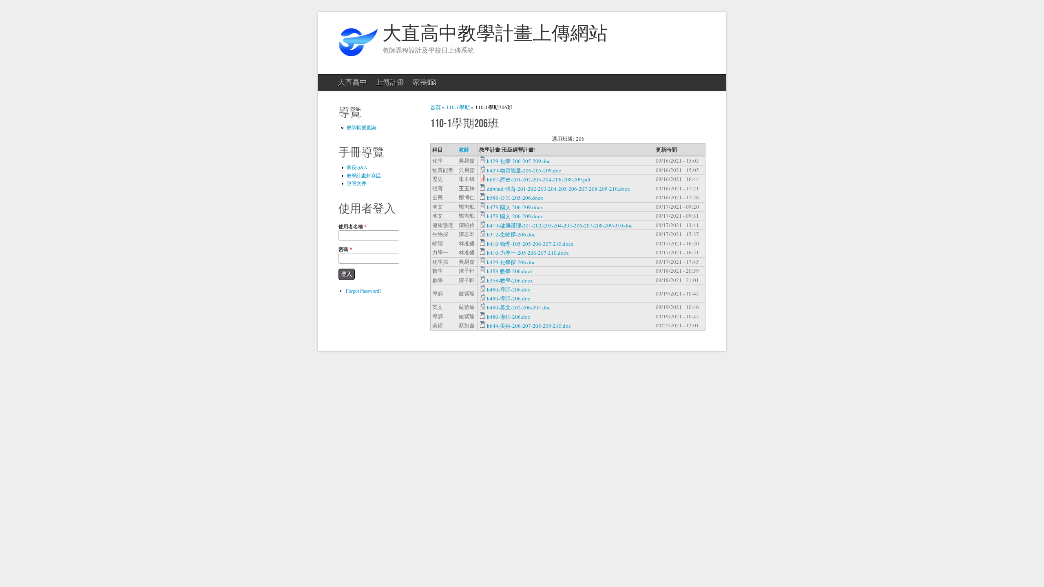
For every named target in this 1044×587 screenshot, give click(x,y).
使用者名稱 (352, 226)
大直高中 (352, 82)
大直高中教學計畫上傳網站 (495, 34)
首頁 (435, 107)
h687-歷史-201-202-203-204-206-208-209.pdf (539, 179)
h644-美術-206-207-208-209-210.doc (529, 325)
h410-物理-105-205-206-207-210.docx (530, 243)
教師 (464, 149)
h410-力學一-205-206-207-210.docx (528, 252)
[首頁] (358, 59)
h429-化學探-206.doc (511, 262)
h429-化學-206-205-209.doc (519, 161)
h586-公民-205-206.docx (515, 197)
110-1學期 (458, 107)
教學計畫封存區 (364, 175)
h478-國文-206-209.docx (515, 207)
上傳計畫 (390, 82)
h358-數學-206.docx (510, 271)
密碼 (345, 249)
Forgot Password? (363, 290)
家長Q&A (424, 82)
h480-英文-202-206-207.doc (519, 307)
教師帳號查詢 (361, 127)
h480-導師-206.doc (508, 289)
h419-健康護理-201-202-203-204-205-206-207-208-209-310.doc (560, 225)
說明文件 (356, 183)
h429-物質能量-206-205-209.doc (524, 170)
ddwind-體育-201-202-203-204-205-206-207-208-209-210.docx (558, 188)
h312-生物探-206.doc (511, 234)
